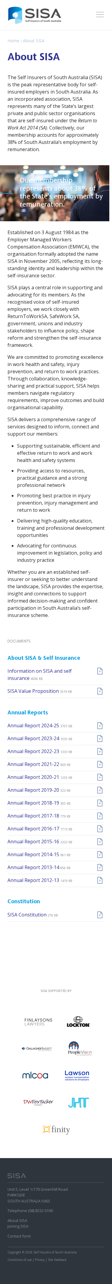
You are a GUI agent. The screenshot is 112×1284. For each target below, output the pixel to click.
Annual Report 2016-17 (33, 828)
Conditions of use (19, 1260)
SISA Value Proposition (33, 691)
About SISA (17, 1220)
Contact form (19, 1236)
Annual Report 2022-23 (33, 751)
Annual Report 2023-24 (33, 738)
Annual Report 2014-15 (33, 854)
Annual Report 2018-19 (33, 803)
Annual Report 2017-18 (33, 815)
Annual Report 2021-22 (33, 764)
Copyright (14, 1252)
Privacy (40, 1260)
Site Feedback (57, 1260)
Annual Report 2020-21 (33, 777)
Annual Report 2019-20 (33, 790)
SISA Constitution (27, 914)
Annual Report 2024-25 (33, 725)
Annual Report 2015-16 (33, 841)
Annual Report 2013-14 (33, 867)
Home (14, 40)
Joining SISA (17, 1226)
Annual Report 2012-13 (33, 880)
